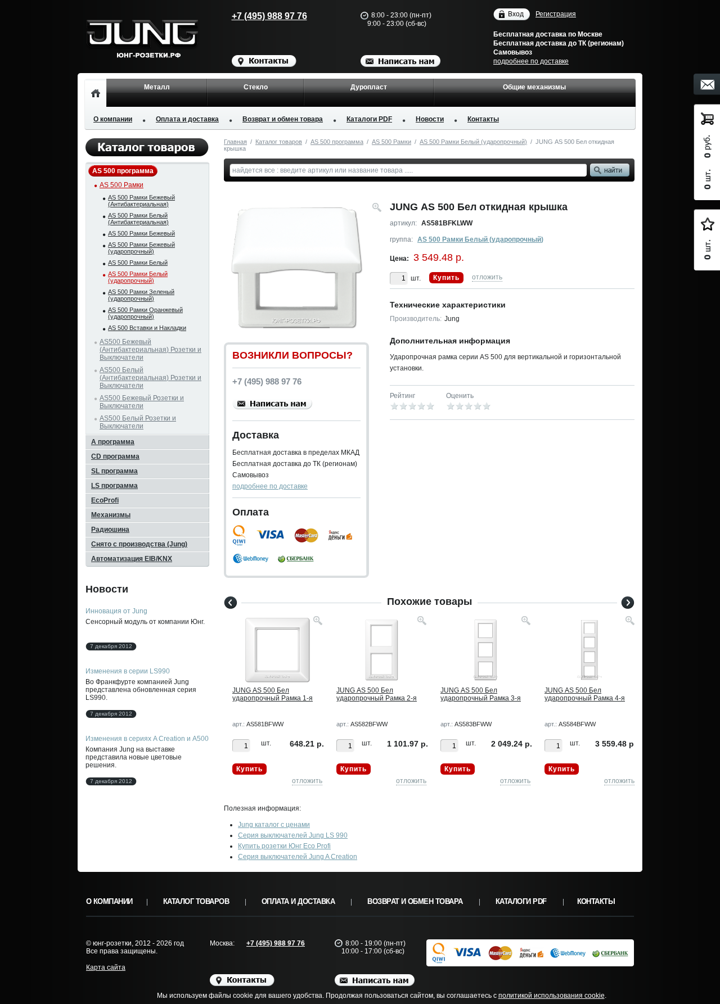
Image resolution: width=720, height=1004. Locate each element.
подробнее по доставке (531, 61)
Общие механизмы (534, 87)
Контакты (483, 119)
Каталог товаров (278, 141)
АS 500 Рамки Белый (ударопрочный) (473, 141)
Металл (157, 87)
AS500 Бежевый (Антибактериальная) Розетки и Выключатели (150, 349)
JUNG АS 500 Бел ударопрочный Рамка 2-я (376, 694)
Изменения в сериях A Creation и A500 (147, 739)
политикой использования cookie (551, 996)
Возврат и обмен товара (282, 119)
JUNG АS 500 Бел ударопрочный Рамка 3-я (480, 694)
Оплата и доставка (187, 119)
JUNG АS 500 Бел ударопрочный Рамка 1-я (272, 694)
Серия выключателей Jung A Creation (297, 857)
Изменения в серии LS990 (128, 671)
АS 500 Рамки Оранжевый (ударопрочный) (145, 313)
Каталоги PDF (369, 119)
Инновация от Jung (116, 611)
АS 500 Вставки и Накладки (147, 327)
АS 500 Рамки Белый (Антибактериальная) (138, 218)
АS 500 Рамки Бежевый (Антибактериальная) (141, 200)
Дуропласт (368, 87)
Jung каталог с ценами (274, 825)
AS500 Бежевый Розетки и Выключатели (142, 402)
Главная (235, 141)
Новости (430, 119)
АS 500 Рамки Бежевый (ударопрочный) (141, 248)
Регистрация (556, 14)
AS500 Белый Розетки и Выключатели (138, 422)
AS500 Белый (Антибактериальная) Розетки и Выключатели (150, 378)
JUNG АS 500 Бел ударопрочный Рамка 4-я (584, 694)
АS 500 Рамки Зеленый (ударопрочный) (141, 295)
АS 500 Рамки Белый (138, 262)
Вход (516, 14)
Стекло (256, 87)
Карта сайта (105, 967)
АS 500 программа (336, 141)
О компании (112, 119)
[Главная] (95, 93)
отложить (487, 277)
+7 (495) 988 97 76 (269, 16)
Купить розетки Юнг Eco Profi (284, 846)
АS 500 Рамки (391, 141)
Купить (446, 278)
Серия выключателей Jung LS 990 (293, 835)
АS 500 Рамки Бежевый (141, 233)
